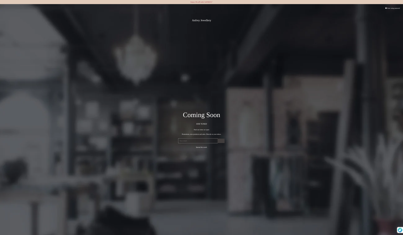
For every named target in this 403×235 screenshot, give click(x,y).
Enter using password (393, 8)
